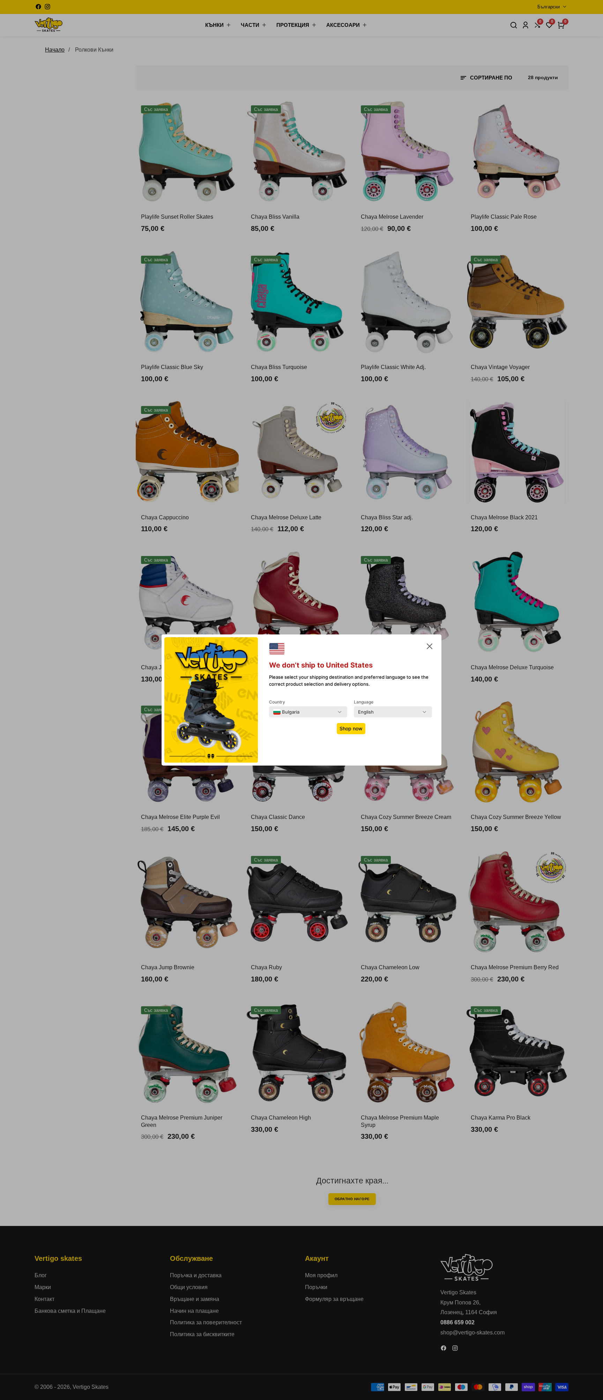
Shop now (351, 728)
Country (277, 702)
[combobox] (286, 711)
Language (363, 702)
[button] (429, 648)
